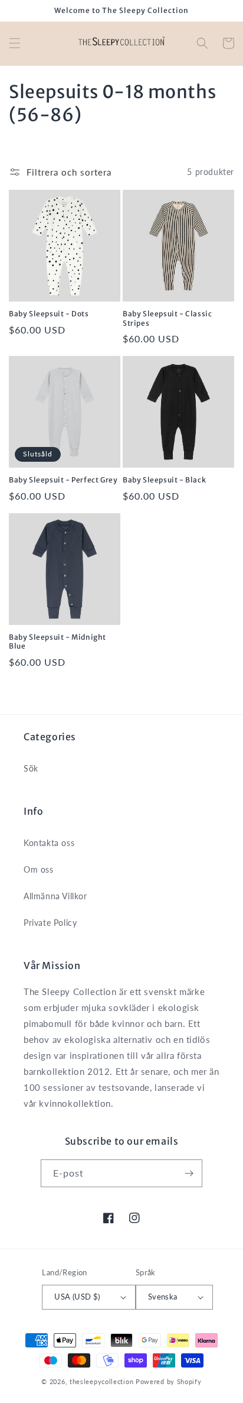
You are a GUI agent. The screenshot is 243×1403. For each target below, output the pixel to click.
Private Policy (50, 923)
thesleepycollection (101, 1381)
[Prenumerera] (189, 1173)
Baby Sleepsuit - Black (164, 479)
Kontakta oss (49, 843)
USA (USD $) (77, 1296)
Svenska (163, 1296)
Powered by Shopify (169, 1381)
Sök (31, 768)
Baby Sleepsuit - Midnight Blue (57, 642)
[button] (15, 43)
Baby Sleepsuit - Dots (49, 313)
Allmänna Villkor (55, 896)
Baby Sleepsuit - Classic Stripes (167, 318)
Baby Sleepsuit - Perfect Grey (63, 479)
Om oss (39, 869)
